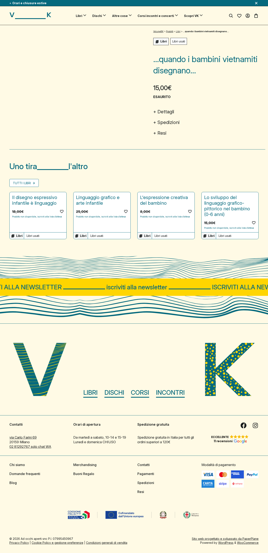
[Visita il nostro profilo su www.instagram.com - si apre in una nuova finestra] (255, 425)
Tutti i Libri (22, 183)
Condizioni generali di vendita (106, 542)
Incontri (170, 392)
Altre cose (120, 16)
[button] (62, 211)
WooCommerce (248, 542)
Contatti (143, 465)
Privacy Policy (19, 542)
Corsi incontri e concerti (156, 16)
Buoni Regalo (83, 474)
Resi (161, 133)
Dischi (97, 16)
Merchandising (85, 465)
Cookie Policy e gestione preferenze (57, 542)
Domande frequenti (24, 474)
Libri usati (178, 41)
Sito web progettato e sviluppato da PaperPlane (225, 538)
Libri (79, 16)
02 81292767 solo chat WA (30, 446)
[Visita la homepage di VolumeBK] (30, 15)
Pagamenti (145, 474)
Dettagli (165, 111)
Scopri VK (191, 16)
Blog (13, 483)
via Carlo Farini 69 (23, 437)
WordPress (225, 542)
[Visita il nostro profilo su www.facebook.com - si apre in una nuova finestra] (243, 425)
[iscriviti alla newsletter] (134, 287)
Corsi (140, 392)
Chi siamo (17, 465)
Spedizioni (168, 122)
